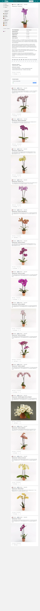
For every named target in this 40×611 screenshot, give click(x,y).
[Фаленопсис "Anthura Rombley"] (24, 346)
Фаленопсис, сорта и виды (26, 69)
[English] (5, 31)
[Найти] (14, 1)
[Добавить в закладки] (20, 115)
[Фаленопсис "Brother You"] (24, 192)
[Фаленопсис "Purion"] (24, 530)
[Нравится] (12, 115)
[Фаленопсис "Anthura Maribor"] (24, 438)
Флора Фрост (21, 4)
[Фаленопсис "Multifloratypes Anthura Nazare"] (24, 408)
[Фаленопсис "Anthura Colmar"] (24, 254)
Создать (31, 1)
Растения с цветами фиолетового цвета (26, 68)
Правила (8, 28)
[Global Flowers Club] (7, 1)
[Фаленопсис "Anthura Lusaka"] (24, 285)
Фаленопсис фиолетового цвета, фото (17, 69)
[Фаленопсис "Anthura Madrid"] (24, 316)
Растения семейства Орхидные (16, 68)
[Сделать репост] (19, 115)
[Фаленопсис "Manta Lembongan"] (24, 131)
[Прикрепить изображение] (13, 82)
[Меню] (3, 1)
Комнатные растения (15, 65)
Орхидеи (20, 65)
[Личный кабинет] (37, 1)
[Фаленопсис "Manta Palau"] (24, 499)
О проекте (4, 28)
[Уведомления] (35, 1)
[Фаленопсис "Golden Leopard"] (24, 377)
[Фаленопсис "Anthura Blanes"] (24, 101)
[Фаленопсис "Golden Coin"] (24, 162)
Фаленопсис (15, 4)
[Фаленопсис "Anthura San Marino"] (24, 223)
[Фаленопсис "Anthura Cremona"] (24, 469)
